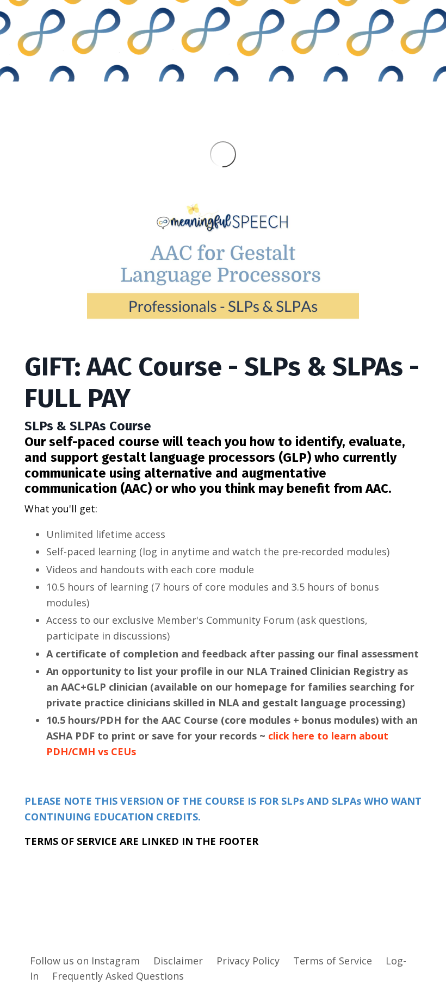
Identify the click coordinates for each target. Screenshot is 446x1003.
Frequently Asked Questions (118, 975)
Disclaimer (178, 960)
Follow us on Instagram (85, 960)
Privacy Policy (248, 960)
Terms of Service (332, 960)
